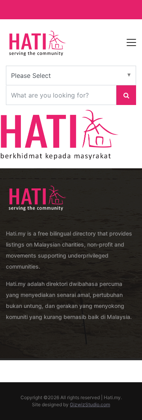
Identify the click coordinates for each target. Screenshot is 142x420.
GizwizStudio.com (90, 404)
